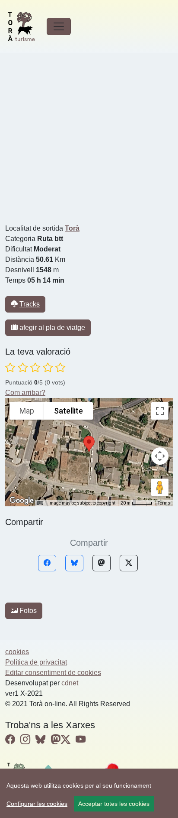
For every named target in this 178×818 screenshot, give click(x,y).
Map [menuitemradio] (26, 410)
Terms (164, 503)
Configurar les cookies (36, 803)
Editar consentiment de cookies (53, 672)
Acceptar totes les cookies (113, 803)
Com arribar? (25, 392)
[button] (89, 444)
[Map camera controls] (159, 456)
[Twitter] (129, 563)
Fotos (27, 610)
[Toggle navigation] (59, 26)
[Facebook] (47, 563)
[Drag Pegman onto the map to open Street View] (159, 487)
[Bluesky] (74, 563)
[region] (89, 793)
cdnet (69, 683)
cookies (17, 651)
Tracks (29, 304)
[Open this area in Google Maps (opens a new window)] (21, 500)
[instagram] (25, 739)
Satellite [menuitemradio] (68, 410)
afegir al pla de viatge (51, 327)
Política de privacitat (36, 662)
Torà (72, 228)
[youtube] (81, 739)
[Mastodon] (101, 563)
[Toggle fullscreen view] (159, 411)
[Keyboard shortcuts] (40, 503)
